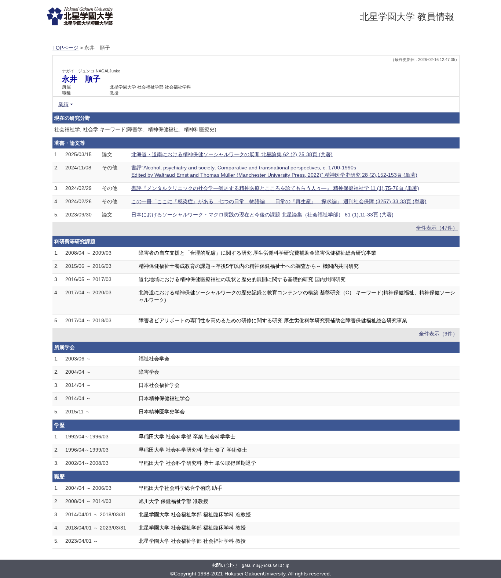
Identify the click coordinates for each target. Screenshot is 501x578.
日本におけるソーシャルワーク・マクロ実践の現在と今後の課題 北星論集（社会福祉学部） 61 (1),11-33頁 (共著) (262, 215)
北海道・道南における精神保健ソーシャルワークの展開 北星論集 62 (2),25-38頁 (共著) (232, 154)
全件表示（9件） (438, 334)
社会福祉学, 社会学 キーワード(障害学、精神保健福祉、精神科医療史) (135, 129)
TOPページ (65, 48)
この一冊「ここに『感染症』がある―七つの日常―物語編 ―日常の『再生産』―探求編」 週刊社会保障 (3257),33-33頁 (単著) (279, 201)
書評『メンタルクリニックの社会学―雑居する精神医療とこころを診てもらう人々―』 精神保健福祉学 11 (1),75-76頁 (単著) (275, 188)
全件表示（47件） (437, 228)
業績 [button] (63, 104)
